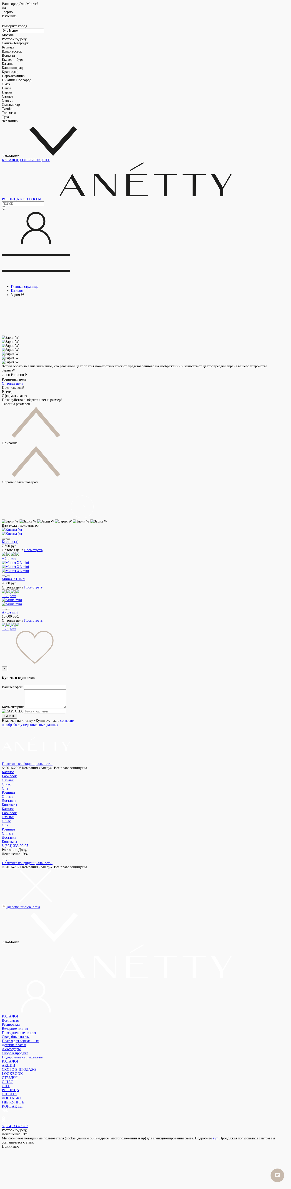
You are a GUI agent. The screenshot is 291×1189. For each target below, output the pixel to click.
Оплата (7, 796)
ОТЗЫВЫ (10, 1078)
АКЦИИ (8, 1065)
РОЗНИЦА (10, 199)
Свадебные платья (16, 1037)
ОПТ (46, 160)
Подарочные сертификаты (22, 1057)
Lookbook (9, 776)
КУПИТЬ (9, 716)
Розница (8, 792)
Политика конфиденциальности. (27, 764)
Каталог (8, 772)
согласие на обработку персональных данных (38, 723)
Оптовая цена (12, 383)
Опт (5, 788)
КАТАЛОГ (10, 160)
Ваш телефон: (13, 687)
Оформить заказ (14, 396)
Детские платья (14, 1045)
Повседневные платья (19, 1033)
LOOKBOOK (30, 160)
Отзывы (8, 780)
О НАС (7, 1082)
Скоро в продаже (15, 1053)
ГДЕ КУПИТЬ (13, 1102)
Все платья (10, 1020)
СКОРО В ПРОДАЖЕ (19, 1069)
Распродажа (11, 1024)
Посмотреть (33, 550)
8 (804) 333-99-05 (15, 846)
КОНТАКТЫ (30, 199)
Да (7, 10)
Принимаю (10, 1146)
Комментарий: (13, 707)
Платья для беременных (20, 1041)
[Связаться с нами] (277, 1175)
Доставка (9, 801)
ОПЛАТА (9, 1094)
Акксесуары (11, 1049)
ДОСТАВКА (12, 1098)
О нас (6, 784)
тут (215, 1138)
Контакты (9, 805)
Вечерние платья (15, 1028)
